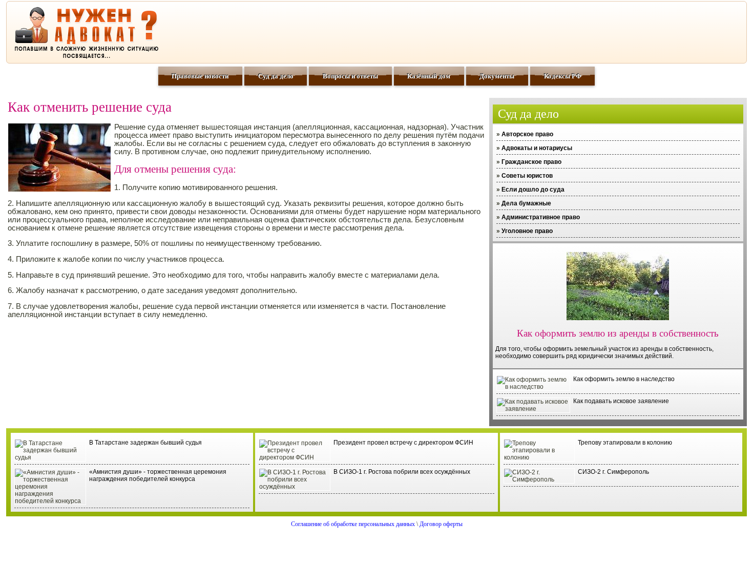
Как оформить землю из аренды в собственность (618, 333)
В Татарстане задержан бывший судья (145, 442)
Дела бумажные (526, 203)
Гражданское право (531, 161)
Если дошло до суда (532, 189)
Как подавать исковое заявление (621, 401)
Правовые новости (200, 76)
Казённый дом (428, 76)
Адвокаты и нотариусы (536, 148)
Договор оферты (441, 524)
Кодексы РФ (562, 76)
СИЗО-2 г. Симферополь (613, 471)
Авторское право (527, 134)
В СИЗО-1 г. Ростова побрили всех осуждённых (401, 471)
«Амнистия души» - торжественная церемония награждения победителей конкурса (157, 475)
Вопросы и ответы (350, 76)
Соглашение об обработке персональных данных (353, 524)
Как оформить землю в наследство (624, 379)
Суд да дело (276, 76)
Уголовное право (527, 231)
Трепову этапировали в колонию (625, 442)
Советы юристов (527, 175)
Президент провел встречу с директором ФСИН (403, 442)
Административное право (540, 217)
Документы (496, 76)
